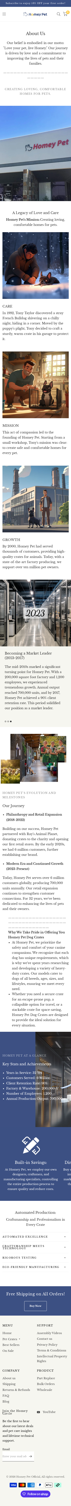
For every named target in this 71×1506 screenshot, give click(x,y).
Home (7, 1333)
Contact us (44, 1339)
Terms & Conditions (51, 1350)
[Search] (58, 14)
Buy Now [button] (35, 1306)
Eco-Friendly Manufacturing (31, 1267)
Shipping (9, 1384)
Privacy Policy (47, 1344)
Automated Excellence (25, 1236)
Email (6, 1449)
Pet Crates (9, 1339)
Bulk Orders (46, 1384)
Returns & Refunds (16, 1390)
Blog (5, 1401)
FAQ (5, 1395)
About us (9, 1378)
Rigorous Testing (19, 1257)
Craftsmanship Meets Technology (23, 1247)
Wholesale (44, 1390)
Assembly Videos (49, 1333)
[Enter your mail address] (30, 1456)
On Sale (8, 1351)
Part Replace (46, 1378)
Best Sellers (11, 1345)
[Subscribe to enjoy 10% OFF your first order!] (36, 3)
